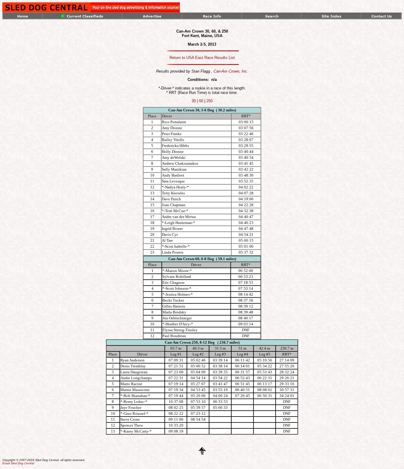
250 (209, 101)
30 (194, 101)
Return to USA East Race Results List (202, 57)
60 (201, 101)
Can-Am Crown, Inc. (231, 71)
